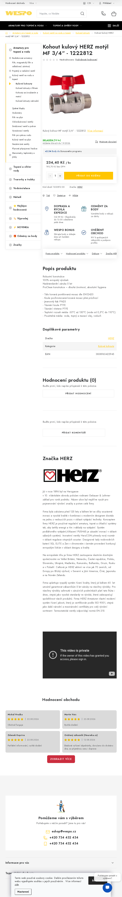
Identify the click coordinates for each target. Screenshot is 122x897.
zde (17, 884)
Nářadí (17, 197)
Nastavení (23, 891)
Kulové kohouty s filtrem (27, 88)
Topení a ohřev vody (22, 168)
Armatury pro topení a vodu (21, 49)
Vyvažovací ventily (20, 130)
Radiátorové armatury (22, 58)
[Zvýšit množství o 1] (60, 176)
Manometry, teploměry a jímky (23, 155)
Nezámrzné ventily (20, 144)
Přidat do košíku (88, 175)
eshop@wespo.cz (64, 831)
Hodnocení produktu (75, 253)
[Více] (113, 25)
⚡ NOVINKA (21, 227)
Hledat (82, 14)
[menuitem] (28, 25)
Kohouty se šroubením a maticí (27, 94)
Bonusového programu (71, 151)
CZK (89, 3)
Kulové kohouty (24, 83)
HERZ (80, 187)
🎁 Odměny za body (25, 236)
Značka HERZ (112, 253)
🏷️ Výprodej (20, 218)
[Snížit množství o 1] (50, 176)
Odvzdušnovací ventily (22, 121)
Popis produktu (53, 253)
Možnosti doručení (108, 141)
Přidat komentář (74, 432)
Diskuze (95, 253)
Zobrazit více (61, 759)
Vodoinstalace (21, 188)
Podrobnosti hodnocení (86, 59)
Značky (17, 245)
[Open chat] (107, 889)
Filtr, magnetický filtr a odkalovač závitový (22, 64)
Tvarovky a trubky (24, 179)
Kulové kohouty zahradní (27, 100)
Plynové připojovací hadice (24, 148)
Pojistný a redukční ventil (23, 70)
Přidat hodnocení (78, 393)
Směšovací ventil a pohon (24, 126)
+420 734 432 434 (104, 13)
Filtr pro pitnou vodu (21, 135)
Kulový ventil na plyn (21, 139)
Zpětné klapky (18, 108)
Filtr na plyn (17, 117)
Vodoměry (17, 112)
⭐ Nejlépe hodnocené (20, 207)
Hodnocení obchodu (15, 3)
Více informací (95, 131)
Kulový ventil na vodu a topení (23, 77)
